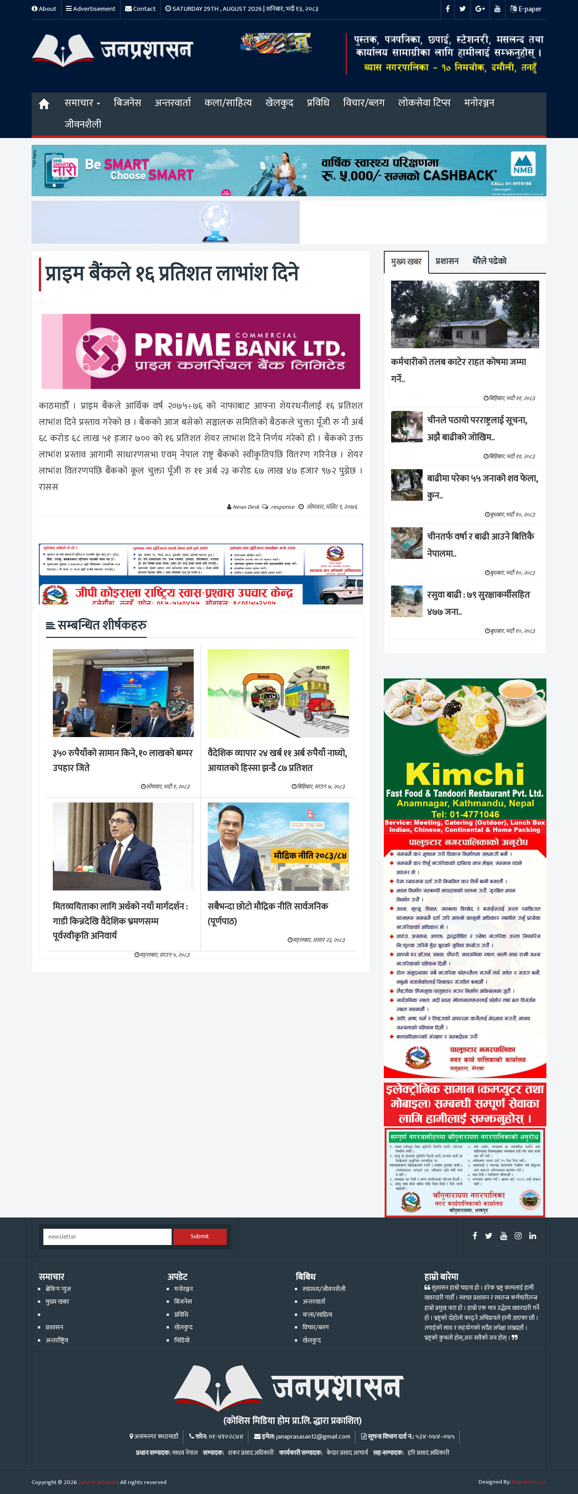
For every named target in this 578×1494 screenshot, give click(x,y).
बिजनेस (127, 103)
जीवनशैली (83, 124)
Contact (144, 8)
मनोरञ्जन (479, 103)
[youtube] (503, 1236)
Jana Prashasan (98, 1482)
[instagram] (518, 1236)
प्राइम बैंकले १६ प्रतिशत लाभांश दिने (172, 274)
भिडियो (182, 1340)
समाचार (80, 103)
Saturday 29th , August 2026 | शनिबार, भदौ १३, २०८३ (244, 8)
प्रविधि (318, 103)
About (46, 8)
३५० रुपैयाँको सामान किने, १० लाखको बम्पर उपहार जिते (123, 761)
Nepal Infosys (529, 1482)
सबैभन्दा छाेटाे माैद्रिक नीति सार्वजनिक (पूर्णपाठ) (268, 914)
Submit (200, 1236)
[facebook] (475, 1236)
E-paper (529, 9)
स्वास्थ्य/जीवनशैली (324, 1289)
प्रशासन (447, 261)
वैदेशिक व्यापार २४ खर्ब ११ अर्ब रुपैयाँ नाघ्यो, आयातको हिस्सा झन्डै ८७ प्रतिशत (277, 761)
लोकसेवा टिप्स (424, 103)
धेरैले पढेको (489, 261)
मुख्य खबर (406, 262)
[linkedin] (532, 1236)
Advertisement (94, 8)
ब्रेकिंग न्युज (58, 1289)
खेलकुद (280, 103)
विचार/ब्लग (364, 103)
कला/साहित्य (228, 103)
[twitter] (489, 1236)
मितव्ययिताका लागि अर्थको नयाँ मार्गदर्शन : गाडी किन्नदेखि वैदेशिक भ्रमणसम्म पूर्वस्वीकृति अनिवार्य (120, 921)
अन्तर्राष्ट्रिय (57, 1340)
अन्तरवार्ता (173, 103)
